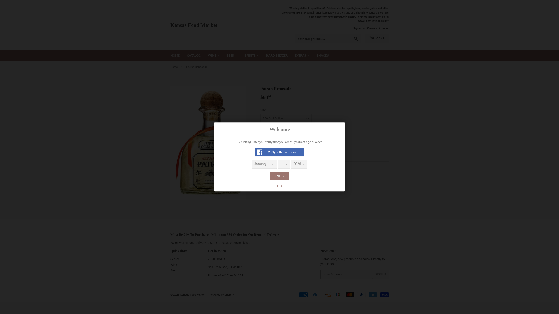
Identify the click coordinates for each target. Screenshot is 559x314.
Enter (279, 176)
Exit (279, 186)
